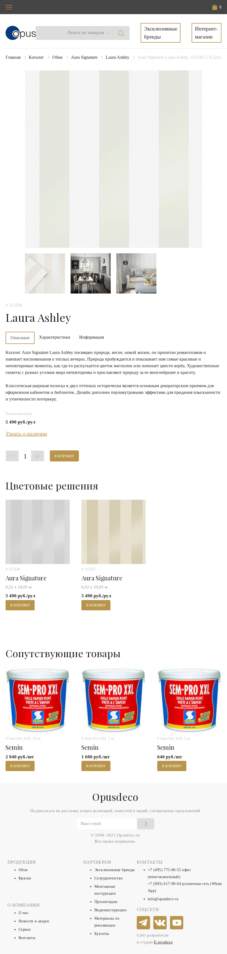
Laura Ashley (117, 57)
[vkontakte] (160, 923)
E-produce (163, 942)
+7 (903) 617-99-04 (164, 884)
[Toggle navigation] (9, 7)
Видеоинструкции (110, 910)
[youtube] (177, 923)
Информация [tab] (91, 337)
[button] (216, 7)
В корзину (64, 456)
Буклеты (101, 934)
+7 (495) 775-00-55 (164, 870)
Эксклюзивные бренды (160, 33)
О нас (24, 913)
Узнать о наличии (26, 433)
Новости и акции (34, 921)
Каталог (36, 57)
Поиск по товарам (86, 32)
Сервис (25, 929)
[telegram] (144, 923)
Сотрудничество (108, 878)
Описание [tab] (20, 337)
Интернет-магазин (206, 33)
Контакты (27, 938)
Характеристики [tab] (54, 337)
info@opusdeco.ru (163, 899)
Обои (57, 57)
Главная (13, 57)
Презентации (105, 902)
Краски (25, 878)
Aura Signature (84, 57)
